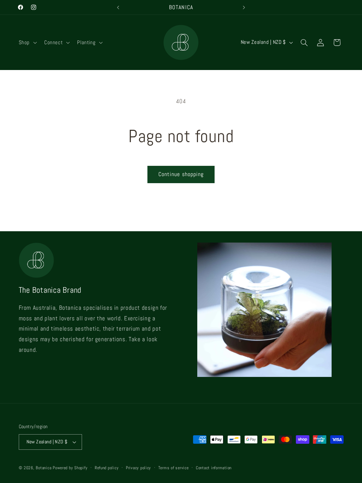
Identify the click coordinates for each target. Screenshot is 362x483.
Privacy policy (138, 467)
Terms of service (173, 467)
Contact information (214, 467)
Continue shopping (181, 174)
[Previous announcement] (118, 7)
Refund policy (107, 467)
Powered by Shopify (70, 467)
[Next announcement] (244, 7)
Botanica (43, 467)
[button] (27, 42)
